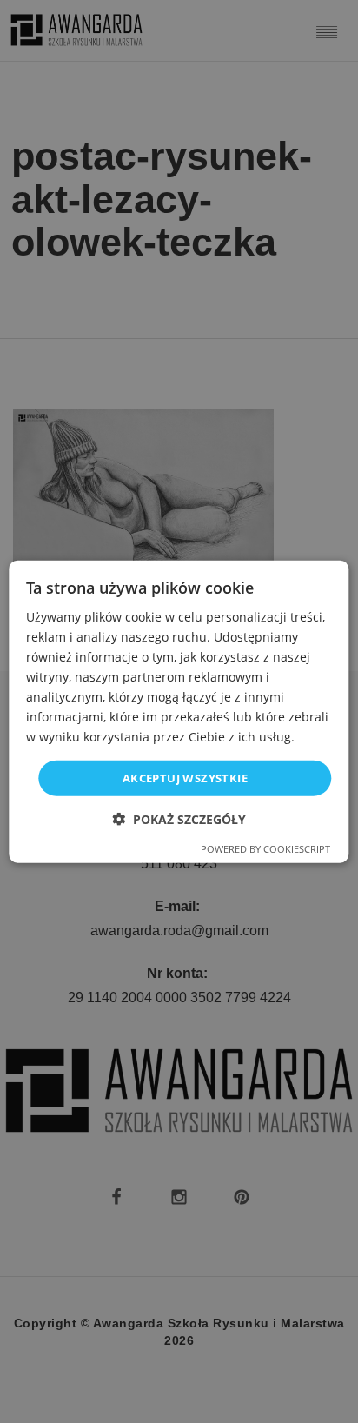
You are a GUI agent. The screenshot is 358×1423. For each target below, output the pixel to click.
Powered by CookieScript (265, 848)
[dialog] (178, 711)
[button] (179, 819)
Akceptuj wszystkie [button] (185, 777)
